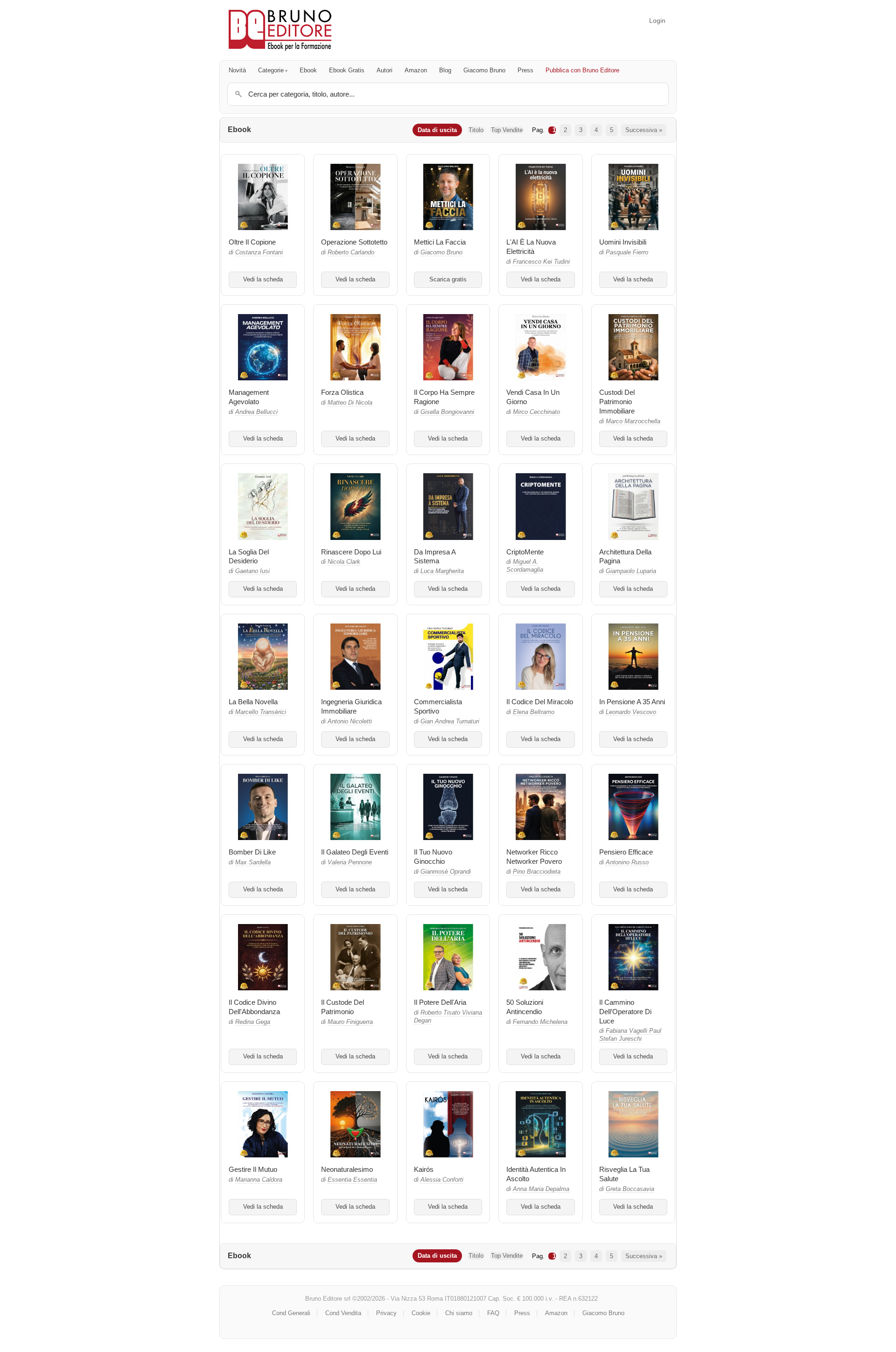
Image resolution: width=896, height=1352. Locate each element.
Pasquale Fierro (627, 252)
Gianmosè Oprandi (445, 872)
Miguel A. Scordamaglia (524, 566)
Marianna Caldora (258, 1180)
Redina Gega (252, 1022)
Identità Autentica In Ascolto (536, 1174)
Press (525, 70)
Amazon (416, 70)
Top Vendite (507, 129)
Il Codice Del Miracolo (539, 702)
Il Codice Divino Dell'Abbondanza (254, 1007)
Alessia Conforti (441, 1180)
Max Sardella (253, 862)
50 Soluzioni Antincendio (524, 1007)
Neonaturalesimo (347, 1169)
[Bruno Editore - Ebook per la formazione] (280, 30)
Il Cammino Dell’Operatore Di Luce (625, 1011)
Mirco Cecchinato (536, 412)
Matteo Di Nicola (350, 402)
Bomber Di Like (252, 852)
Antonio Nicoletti (350, 721)
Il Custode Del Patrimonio (342, 1007)
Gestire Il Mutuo (253, 1169)
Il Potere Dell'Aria (440, 1002)
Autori (384, 70)
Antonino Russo (627, 862)
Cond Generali (291, 1313)
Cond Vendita (343, 1313)
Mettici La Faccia (440, 242)
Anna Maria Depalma (541, 1189)
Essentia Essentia (352, 1180)
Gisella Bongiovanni (447, 412)
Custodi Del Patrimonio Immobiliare (617, 401)
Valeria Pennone (350, 862)
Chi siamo (458, 1313)
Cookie (421, 1313)
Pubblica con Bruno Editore (582, 70)
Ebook (308, 70)
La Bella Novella (253, 702)
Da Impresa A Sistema (434, 556)
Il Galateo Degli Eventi (354, 852)
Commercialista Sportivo (438, 706)
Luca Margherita (442, 571)
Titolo (476, 129)
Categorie (271, 70)
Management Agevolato (249, 397)
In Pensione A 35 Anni (632, 702)
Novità (237, 70)
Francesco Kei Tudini (541, 262)
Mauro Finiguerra (350, 1022)
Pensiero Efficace (626, 852)
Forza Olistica (342, 392)
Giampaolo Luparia (631, 571)
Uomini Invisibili (622, 242)
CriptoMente (525, 552)
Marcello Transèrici (260, 712)
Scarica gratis (448, 279)
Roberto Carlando (351, 252)
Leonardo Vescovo (631, 712)
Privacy (386, 1313)
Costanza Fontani (259, 252)
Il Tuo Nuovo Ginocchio (433, 856)
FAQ (493, 1313)
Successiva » (643, 129)
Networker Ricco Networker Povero (534, 856)
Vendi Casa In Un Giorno (533, 397)
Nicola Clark (344, 562)
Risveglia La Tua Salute (624, 1174)
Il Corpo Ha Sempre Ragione (444, 397)
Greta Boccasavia (630, 1189)
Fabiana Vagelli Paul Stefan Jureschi (630, 1035)
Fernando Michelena (540, 1022)
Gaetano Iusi (252, 571)
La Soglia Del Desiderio (249, 556)
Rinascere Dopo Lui (351, 552)
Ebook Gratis (346, 70)
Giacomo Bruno (484, 70)
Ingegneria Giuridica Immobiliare (351, 706)
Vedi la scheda (263, 279)
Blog (445, 70)
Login (657, 20)
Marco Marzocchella (633, 421)
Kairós (424, 1169)
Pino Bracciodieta (536, 872)
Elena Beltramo (533, 712)
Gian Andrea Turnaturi (449, 721)
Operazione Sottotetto (354, 242)
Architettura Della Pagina (625, 556)
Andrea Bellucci (256, 412)
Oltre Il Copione (252, 242)
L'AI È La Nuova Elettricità (531, 246)
